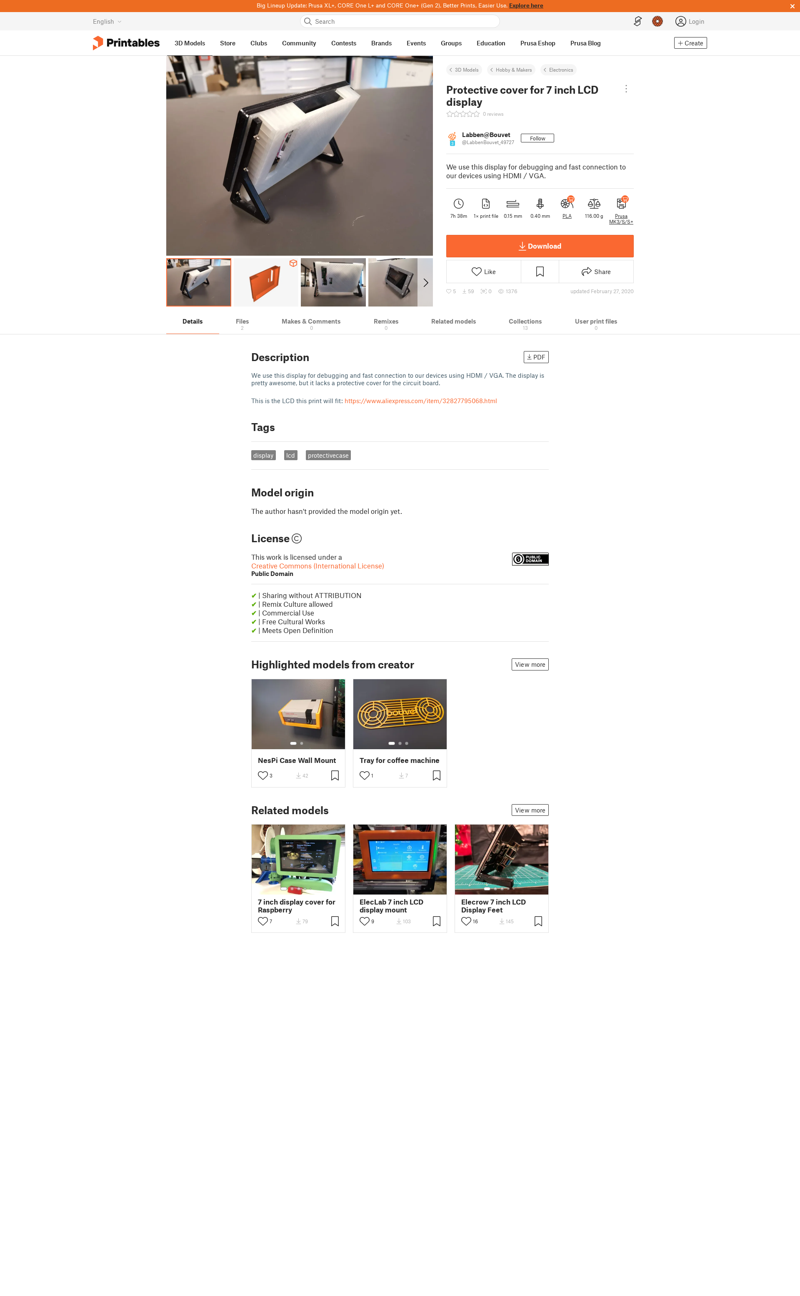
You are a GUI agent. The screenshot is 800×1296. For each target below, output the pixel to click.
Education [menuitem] (491, 43)
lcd (290, 455)
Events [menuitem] (416, 43)
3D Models (467, 69)
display (263, 455)
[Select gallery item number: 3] (406, 743)
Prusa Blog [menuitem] (585, 43)
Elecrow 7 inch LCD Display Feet (493, 906)
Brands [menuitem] (381, 43)
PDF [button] (539, 357)
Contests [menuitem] (343, 43)
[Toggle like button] (263, 775)
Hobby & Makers (514, 69)
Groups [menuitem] (451, 43)
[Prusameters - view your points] (657, 21)
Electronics (561, 69)
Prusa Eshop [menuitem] (537, 43)
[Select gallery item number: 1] (293, 743)
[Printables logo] (126, 43)
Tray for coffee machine (400, 760)
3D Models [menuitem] (190, 43)
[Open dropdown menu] (626, 89)
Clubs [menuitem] (258, 43)
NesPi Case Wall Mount (297, 760)
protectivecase (328, 455)
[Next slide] (425, 282)
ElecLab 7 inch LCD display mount (391, 906)
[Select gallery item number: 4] (305, 888)
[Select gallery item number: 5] (311, 888)
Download (544, 246)
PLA (567, 216)
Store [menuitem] (227, 43)
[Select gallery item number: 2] (301, 743)
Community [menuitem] (299, 43)
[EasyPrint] (638, 21)
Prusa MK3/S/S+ (621, 218)
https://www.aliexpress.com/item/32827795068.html (421, 400)
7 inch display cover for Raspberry (296, 906)
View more (530, 664)
